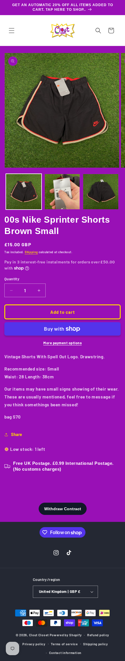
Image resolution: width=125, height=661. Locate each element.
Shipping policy (95, 644)
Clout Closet (39, 635)
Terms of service (64, 644)
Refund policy (98, 635)
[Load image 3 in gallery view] (101, 192)
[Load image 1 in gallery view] (24, 192)
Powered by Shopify (66, 635)
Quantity (11, 279)
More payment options (62, 343)
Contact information (65, 653)
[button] (11, 30)
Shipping (31, 252)
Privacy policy (34, 644)
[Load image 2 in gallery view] (62, 192)
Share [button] (16, 434)
